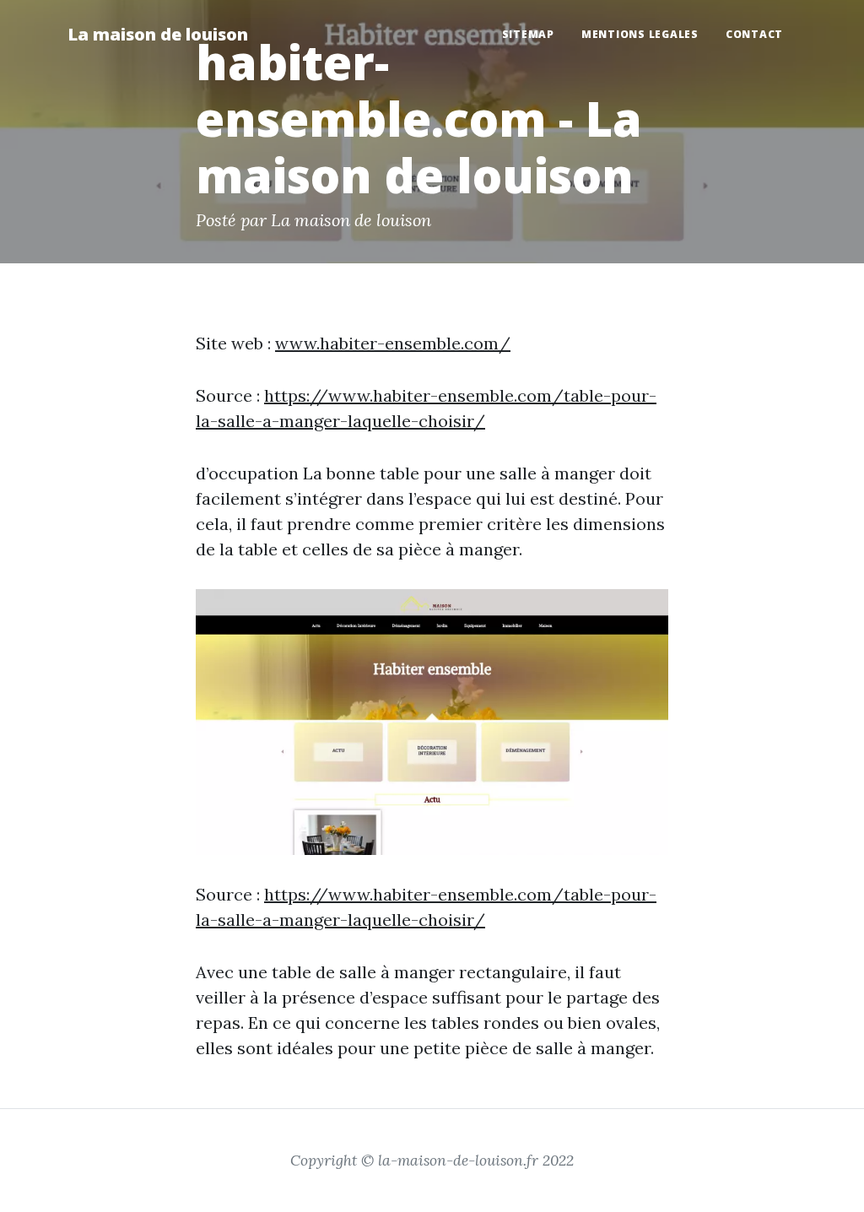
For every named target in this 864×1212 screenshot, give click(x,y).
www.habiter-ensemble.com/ (392, 343)
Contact (754, 34)
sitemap (528, 34)
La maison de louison (158, 34)
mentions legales (640, 34)
